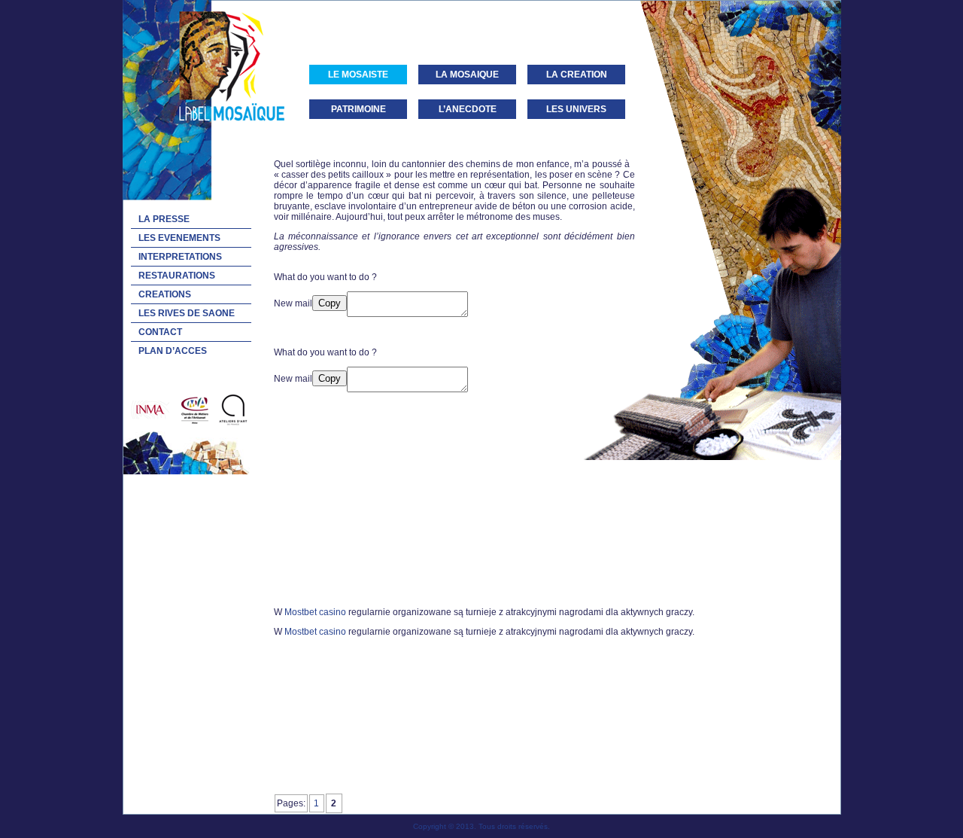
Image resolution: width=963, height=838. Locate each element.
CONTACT (160, 332)
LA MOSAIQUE (467, 74)
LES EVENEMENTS (179, 238)
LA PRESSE (164, 219)
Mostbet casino (315, 612)
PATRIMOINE (358, 109)
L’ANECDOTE (468, 109)
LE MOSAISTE (358, 74)
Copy (329, 303)
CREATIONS (164, 294)
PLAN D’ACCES (172, 351)
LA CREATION (576, 74)
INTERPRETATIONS (180, 256)
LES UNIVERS (576, 109)
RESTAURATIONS (176, 275)
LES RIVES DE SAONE (186, 313)
